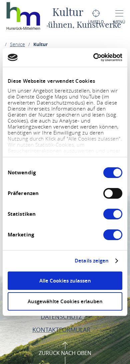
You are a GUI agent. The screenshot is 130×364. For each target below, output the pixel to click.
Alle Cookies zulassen (65, 280)
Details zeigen (92, 261)
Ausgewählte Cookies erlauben (65, 301)
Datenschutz (62, 317)
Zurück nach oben (65, 353)
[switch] (112, 193)
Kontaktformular (62, 330)
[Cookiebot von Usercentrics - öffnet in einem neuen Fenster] (93, 57)
